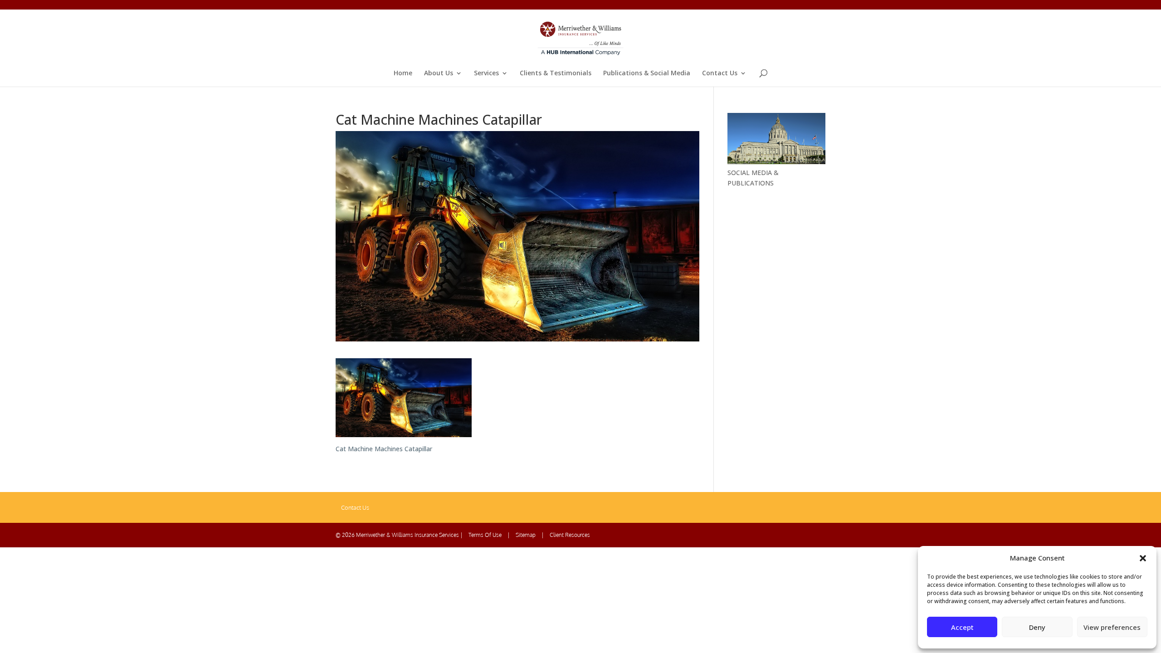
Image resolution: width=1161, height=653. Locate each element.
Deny (1037, 627)
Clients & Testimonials (555, 73)
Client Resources (570, 534)
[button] (1142, 558)
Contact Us (719, 73)
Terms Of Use (485, 534)
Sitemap (526, 534)
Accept (962, 627)
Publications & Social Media (646, 73)
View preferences (1112, 627)
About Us (438, 73)
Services (486, 73)
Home (403, 73)
